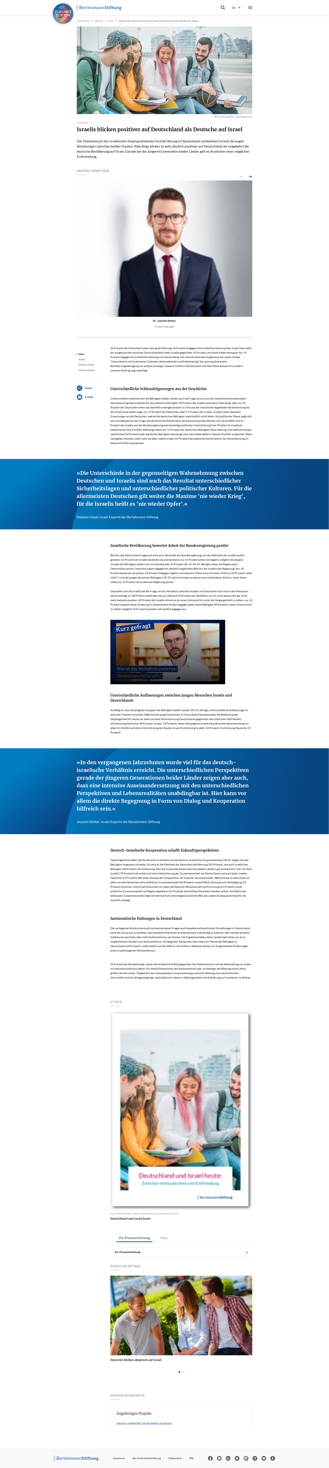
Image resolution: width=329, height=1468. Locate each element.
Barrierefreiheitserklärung (147, 1458)
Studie (81, 359)
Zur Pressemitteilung (127, 1252)
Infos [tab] (164, 1238)
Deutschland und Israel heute (130, 1218)
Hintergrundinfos (86, 370)
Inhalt (81, 354)
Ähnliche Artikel (86, 364)
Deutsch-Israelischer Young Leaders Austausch (144, 1423)
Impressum (119, 1458)
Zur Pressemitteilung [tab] (134, 1238)
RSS (191, 1458)
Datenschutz (175, 1458)
